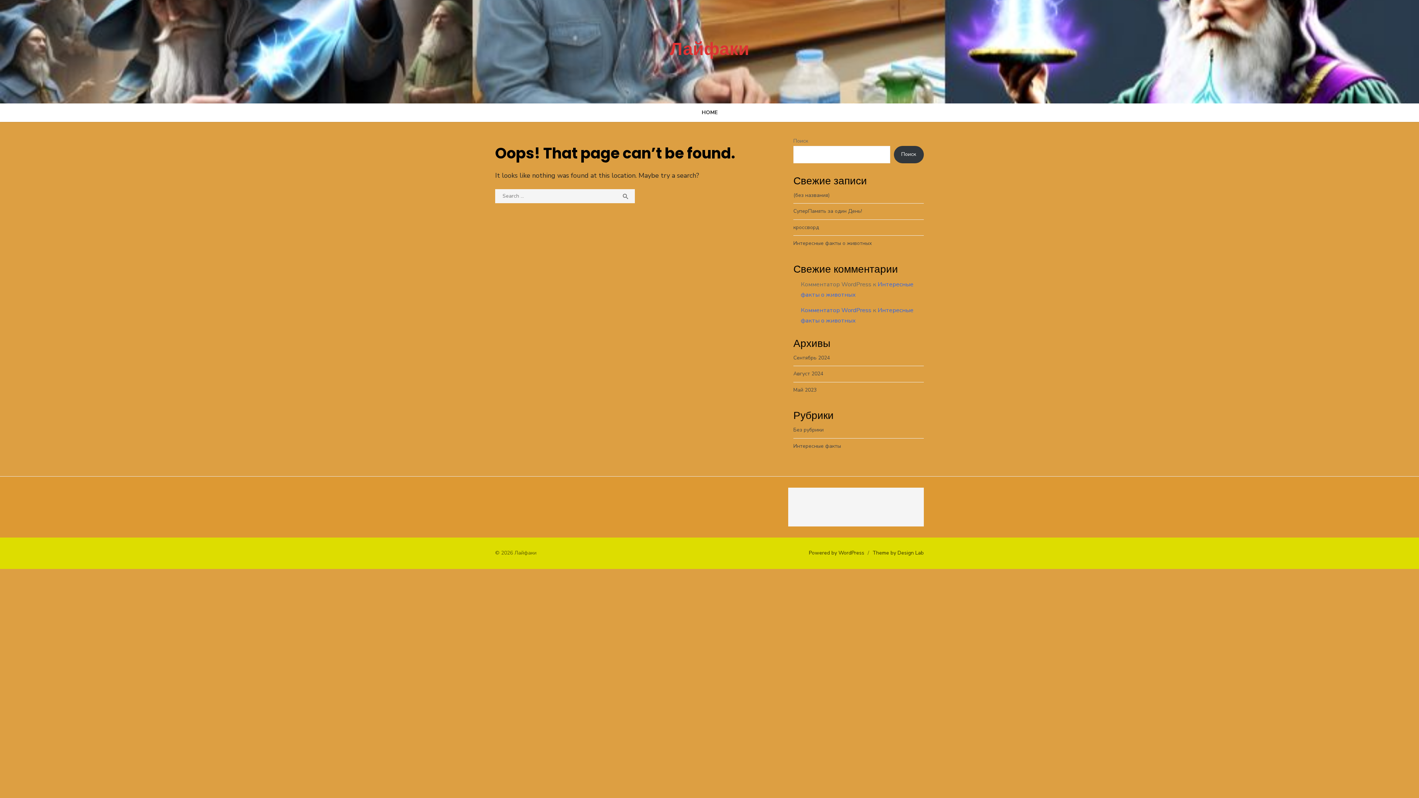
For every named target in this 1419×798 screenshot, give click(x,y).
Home (710, 112)
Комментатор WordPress (836, 310)
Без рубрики (808, 429)
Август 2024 (808, 373)
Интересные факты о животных (832, 243)
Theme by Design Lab (898, 552)
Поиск (800, 140)
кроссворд (806, 227)
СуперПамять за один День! (827, 211)
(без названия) (811, 195)
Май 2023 (805, 389)
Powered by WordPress (836, 552)
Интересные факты (817, 446)
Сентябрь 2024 (811, 357)
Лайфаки (709, 49)
